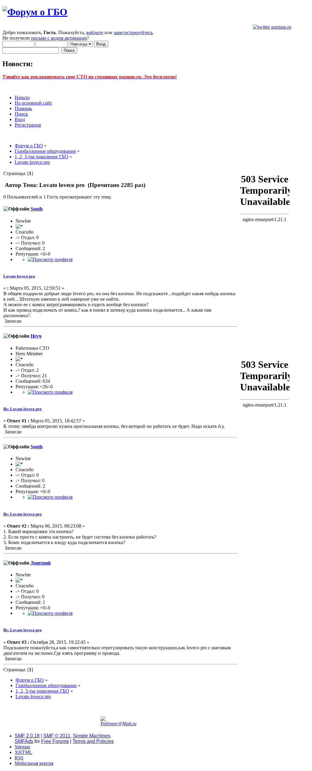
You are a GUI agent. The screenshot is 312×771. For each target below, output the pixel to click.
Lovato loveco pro (19, 276)
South (36, 208)
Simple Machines (91, 735)
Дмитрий (40, 562)
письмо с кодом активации (59, 38)
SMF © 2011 (56, 735)
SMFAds (24, 741)
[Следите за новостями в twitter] (272, 27)
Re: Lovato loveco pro (22, 409)
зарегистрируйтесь (133, 32)
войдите (94, 32)
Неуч (35, 336)
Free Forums (55, 741)
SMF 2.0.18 (27, 735)
